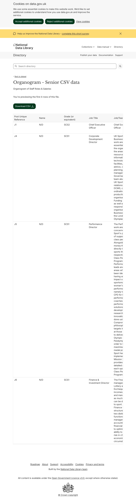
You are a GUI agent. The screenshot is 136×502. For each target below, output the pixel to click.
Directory (118, 47)
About (45, 464)
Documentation (106, 55)
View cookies (83, 21)
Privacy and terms (95, 464)
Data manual (103, 47)
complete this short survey (75, 33)
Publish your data (88, 55)
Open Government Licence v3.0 (68, 478)
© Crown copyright (68, 495)
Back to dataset (20, 76)
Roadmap (35, 464)
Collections (87, 47)
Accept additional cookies (28, 21)
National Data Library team (74, 469)
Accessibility (66, 464)
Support (119, 55)
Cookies (79, 464)
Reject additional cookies (60, 21)
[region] (68, 279)
